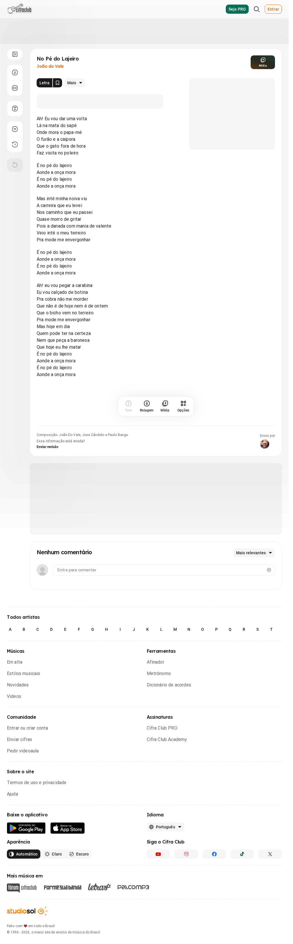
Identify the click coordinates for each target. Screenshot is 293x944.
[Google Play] (26, 828)
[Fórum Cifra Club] (22, 888)
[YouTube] (158, 854)
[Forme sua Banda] (62, 887)
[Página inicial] (19, 9)
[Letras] (99, 886)
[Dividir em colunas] (15, 88)
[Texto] (15, 108)
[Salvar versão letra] (57, 82)
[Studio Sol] (27, 911)
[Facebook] (214, 854)
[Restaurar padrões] (15, 165)
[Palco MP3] (133, 887)
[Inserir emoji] (269, 570)
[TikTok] (242, 854)
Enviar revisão (47, 447)
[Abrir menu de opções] (15, 54)
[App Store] (67, 828)
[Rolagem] (15, 72)
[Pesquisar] (256, 9)
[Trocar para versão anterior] (15, 144)
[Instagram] (186, 854)
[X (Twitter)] (270, 854)
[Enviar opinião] (15, 129)
